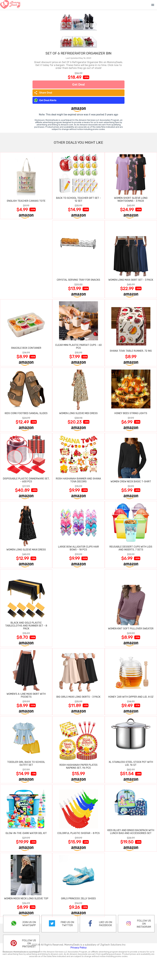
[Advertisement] (26, 259)
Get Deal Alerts (47, 100)
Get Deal (78, 84)
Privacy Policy (79, 947)
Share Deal (43, 93)
